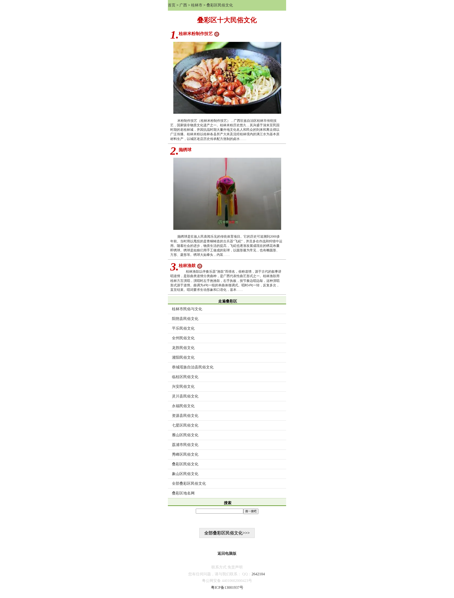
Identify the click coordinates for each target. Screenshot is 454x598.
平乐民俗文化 (183, 328)
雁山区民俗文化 (185, 435)
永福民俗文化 (183, 406)
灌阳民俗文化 (183, 357)
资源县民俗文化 (185, 416)
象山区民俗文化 (185, 474)
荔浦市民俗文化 (185, 445)
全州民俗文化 (183, 338)
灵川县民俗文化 (185, 396)
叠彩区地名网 (183, 493)
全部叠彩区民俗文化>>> (227, 533)
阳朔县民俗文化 (185, 319)
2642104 (258, 574)
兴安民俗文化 (183, 386)
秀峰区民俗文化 (185, 454)
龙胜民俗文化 (183, 348)
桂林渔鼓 (187, 265)
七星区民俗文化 (185, 425)
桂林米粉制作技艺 (196, 33)
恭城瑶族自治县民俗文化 (193, 367)
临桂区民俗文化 (185, 377)
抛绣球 (185, 149)
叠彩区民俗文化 (219, 5)
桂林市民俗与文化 (187, 309)
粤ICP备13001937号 (227, 587)
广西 (183, 5)
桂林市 (196, 5)
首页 (171, 5)
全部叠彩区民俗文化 (189, 483)
